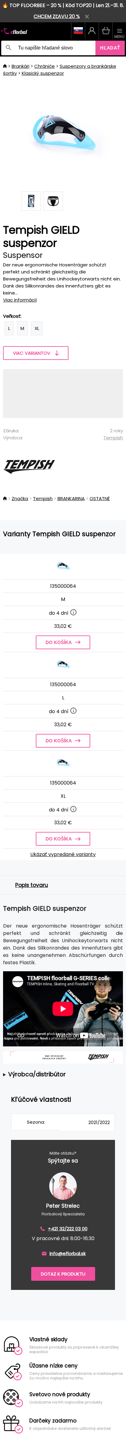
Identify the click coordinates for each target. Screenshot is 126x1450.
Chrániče (44, 66)
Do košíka (59, 642)
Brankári (20, 66)
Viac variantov (31, 353)
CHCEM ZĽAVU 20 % (57, 16)
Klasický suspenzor (43, 73)
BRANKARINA (71, 498)
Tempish (113, 437)
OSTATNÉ (100, 498)
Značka (20, 498)
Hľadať (110, 47)
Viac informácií (20, 300)
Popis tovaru (31, 885)
